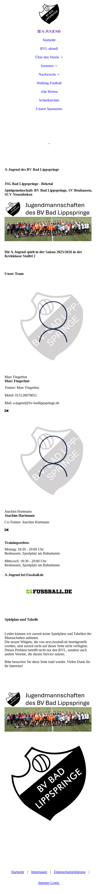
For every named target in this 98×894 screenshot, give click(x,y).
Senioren (47, 66)
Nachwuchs (47, 74)
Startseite (49, 40)
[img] (49, 13)
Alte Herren (49, 92)
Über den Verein (47, 57)
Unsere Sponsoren (49, 109)
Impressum (39, 872)
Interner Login (49, 883)
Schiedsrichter (49, 100)
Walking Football (49, 83)
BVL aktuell (49, 48)
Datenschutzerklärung (69, 872)
